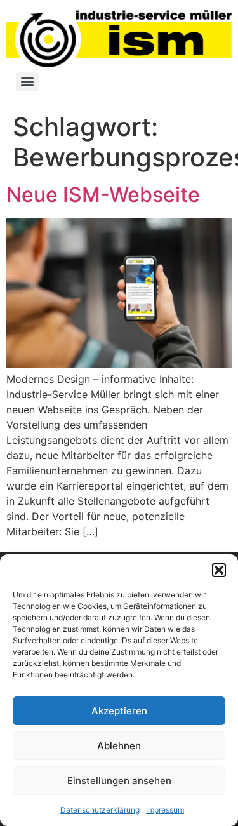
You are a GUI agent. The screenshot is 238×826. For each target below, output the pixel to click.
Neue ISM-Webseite (103, 194)
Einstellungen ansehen (119, 781)
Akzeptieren (119, 711)
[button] (219, 570)
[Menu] (27, 81)
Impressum (165, 810)
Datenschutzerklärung (100, 810)
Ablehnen (119, 746)
